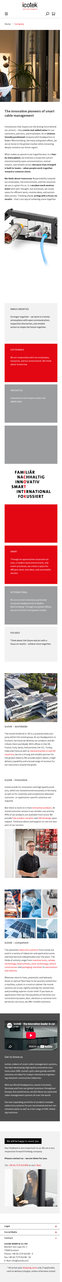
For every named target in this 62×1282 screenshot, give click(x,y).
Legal (7, 1226)
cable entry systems (28, 949)
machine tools (40, 960)
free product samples (22, 818)
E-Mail (37, 1165)
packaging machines (32, 967)
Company (19, 23)
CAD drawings (44, 818)
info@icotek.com (20, 1260)
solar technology (39, 963)
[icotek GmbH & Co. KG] (30, 6)
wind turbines (23, 963)
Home (8, 23)
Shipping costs (30, 1267)
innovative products (42, 807)
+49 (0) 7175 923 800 (18, 1165)
